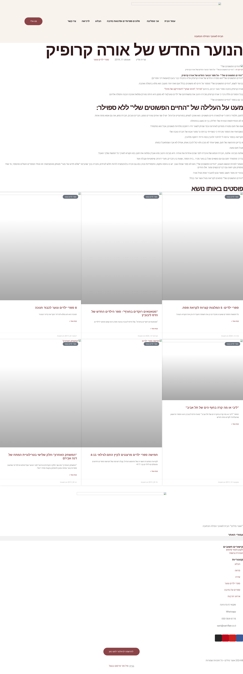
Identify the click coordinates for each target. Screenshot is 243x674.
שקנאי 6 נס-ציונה (228, 604)
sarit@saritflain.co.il (226, 625)
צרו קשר (72, 21)
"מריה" (199, 89)
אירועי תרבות (234, 596)
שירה (237, 577)
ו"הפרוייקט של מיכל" (173, 89)
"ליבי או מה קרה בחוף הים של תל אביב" (212, 407)
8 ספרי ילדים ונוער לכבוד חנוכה (56, 307)
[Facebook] (239, 638)
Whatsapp (231, 611)
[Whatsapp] (239, 613)
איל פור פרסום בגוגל (118, 666)
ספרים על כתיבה (232, 590)
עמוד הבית (170, 21)
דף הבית (239, 69)
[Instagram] (218, 638)
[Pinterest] (225, 638)
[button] (121, 538)
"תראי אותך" (189, 89)
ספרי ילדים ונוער (101, 59)
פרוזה (237, 570)
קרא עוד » (235, 321)
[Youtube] (232, 638)
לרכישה (86, 21)
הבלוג (98, 21)
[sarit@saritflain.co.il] (239, 627)
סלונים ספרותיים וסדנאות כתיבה (123, 21)
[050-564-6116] (239, 620)
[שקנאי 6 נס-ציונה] (239, 606)
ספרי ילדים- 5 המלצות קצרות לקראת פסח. (210, 307)
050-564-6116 (229, 618)
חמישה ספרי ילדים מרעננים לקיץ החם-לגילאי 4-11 (124, 454)
